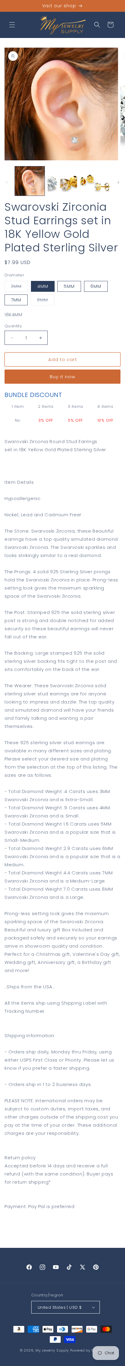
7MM (16, 300)
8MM (45, 301)
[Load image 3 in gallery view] (95, 181)
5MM (69, 286)
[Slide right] (118, 182)
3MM (19, 287)
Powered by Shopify (87, 1350)
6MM (95, 286)
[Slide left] (6, 182)
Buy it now (62, 376)
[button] (12, 24)
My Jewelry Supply (52, 1350)
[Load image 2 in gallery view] (62, 181)
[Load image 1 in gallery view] (30, 181)
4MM (42, 286)
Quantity (13, 326)
